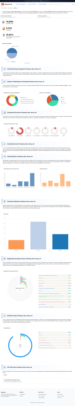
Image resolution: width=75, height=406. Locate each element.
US (72, 4)
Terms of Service (60, 396)
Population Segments (21, 4)
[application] (11, 54)
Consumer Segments (42, 394)
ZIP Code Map (41, 397)
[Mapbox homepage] (27, 63)
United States (22, 394)
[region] (49, 41)
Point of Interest (32, 4)
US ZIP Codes (3, 8)
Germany (21, 396)
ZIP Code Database (42, 4)
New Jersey (10, 8)
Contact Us (59, 397)
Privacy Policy (60, 394)
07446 (5, 375)
